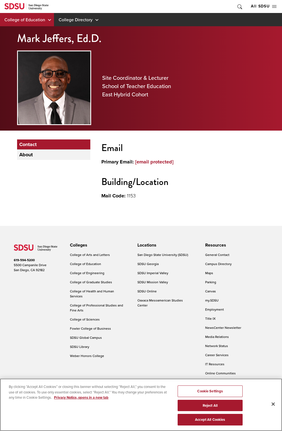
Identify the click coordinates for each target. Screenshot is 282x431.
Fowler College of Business (90, 328)
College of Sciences (85, 319)
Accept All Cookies (210, 419)
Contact (28, 144)
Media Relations (217, 336)
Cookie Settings (210, 391)
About (26, 154)
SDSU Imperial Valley (152, 273)
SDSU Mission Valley (152, 282)
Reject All (210, 405)
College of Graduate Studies (91, 282)
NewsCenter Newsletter (223, 327)
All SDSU (260, 6)
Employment (214, 309)
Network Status (216, 345)
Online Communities (220, 373)
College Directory (76, 20)
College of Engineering (87, 273)
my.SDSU (212, 300)
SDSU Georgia (148, 263)
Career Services (217, 355)
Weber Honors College (87, 355)
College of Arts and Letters (90, 254)
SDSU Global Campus (86, 337)
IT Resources (214, 364)
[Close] (273, 404)
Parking (210, 282)
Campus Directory (218, 263)
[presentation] (77, 245)
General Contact (217, 254)
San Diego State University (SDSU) (162, 254)
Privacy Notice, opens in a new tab (81, 397)
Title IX (210, 318)
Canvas (210, 291)
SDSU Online (147, 291)
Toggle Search (239, 6)
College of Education (24, 20)
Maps (209, 273)
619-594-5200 (24, 260)
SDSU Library (79, 346)
